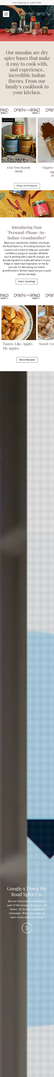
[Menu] (6, 14)
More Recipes (27, 359)
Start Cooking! (26, 281)
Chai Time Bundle (18, 168)
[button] (43, 14)
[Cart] (49, 14)
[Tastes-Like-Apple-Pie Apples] (18, 322)
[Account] (38, 14)
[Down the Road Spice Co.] (27, 14)
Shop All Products (27, 185)
